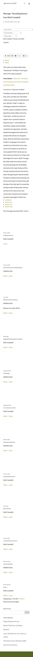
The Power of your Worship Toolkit (14, 641)
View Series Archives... (10, 645)
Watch (7, 60)
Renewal (6, 629)
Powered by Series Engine (11, 601)
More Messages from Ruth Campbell (15, 82)
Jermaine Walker (9, 22)
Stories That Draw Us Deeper (13, 625)
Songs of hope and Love (11, 621)
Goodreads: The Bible (19, 78)
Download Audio (8, 85)
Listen (7, 62)
